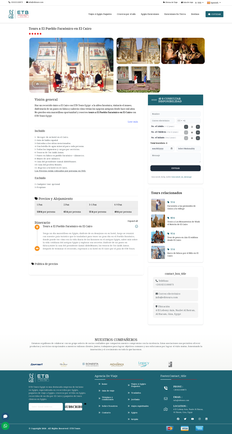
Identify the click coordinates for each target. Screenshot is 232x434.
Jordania (135, 399)
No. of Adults (162, 126)
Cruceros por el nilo (126, 14)
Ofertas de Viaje (171, 2)
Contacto (106, 413)
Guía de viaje (188, 2)
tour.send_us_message (181, 177)
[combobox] (180, 120)
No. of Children (164, 132)
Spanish (214, 2)
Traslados (136, 393)
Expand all (133, 221)
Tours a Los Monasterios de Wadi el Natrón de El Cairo (183, 223)
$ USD (198, 2)
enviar (175, 168)
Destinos (195, 14)
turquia (134, 419)
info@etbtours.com (35, 2)
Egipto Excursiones (150, 14)
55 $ (173, 202)
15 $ (173, 249)
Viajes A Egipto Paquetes (100, 14)
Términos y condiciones (108, 398)
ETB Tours (75, 428)
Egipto (134, 413)
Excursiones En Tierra (175, 14)
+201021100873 (16, 2)
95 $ (173, 233)
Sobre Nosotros (110, 406)
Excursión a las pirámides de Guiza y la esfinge (181, 207)
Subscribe (73, 406)
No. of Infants (163, 137)
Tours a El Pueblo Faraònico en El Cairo (67, 226)
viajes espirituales (140, 406)
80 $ (173, 217)
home (104, 384)
